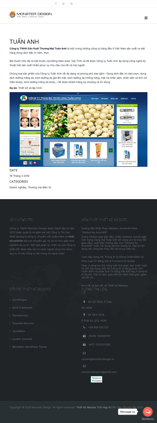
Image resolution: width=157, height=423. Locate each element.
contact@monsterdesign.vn (97, 359)
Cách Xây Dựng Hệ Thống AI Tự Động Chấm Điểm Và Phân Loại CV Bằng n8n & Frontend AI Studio (112, 259)
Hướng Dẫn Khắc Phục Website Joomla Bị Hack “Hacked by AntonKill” (109, 230)
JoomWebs (18, 331)
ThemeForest (20, 315)
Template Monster (23, 323)
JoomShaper (19, 299)
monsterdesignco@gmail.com (98, 371)
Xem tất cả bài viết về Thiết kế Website (104, 285)
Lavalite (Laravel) (22, 338)
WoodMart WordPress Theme (29, 346)
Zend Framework (22, 307)
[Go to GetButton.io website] (148, 419)
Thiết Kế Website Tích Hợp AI (93, 407)
